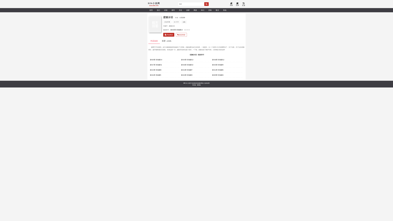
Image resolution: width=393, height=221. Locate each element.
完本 (237, 5)
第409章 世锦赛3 (217, 75)
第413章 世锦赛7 (186, 70)
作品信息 (154, 41)
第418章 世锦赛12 (218, 60)
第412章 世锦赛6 (217, 70)
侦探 (188, 10)
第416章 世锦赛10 (187, 65)
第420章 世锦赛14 (176, 30)
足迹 (243, 5)
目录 (167, 41)
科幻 (202, 10)
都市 (173, 10)
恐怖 (210, 10)
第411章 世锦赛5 (155, 75)
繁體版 (199, 85)
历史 (180, 10)
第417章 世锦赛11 (156, 65)
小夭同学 (182, 17)
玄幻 (158, 10)
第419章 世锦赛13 (187, 60)
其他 (224, 10)
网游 (195, 10)
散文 (217, 10)
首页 (151, 10)
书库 (231, 5)
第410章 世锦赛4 (186, 75)
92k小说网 (188, 83)
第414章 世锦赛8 (155, 70)
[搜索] (206, 4)
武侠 (165, 10)
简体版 (194, 85)
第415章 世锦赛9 (217, 65)
